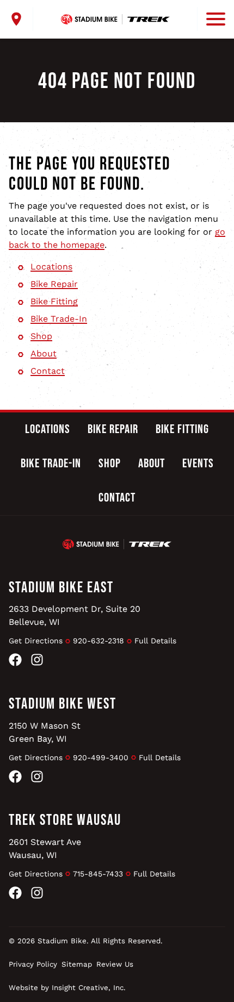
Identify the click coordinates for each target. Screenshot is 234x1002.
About (43, 353)
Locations (51, 266)
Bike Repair (54, 284)
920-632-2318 (98, 640)
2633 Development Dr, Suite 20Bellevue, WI (74, 615)
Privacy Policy (33, 964)
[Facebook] (15, 661)
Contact (47, 371)
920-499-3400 (100, 757)
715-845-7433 (98, 873)
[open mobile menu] (211, 19)
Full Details (155, 640)
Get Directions (36, 640)
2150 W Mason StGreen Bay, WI (45, 732)
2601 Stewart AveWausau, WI (45, 848)
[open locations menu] (21, 19)
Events (198, 463)
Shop (41, 336)
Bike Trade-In (58, 319)
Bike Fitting (54, 301)
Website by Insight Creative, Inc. (67, 988)
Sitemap (76, 964)
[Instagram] (37, 661)
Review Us (114, 964)
